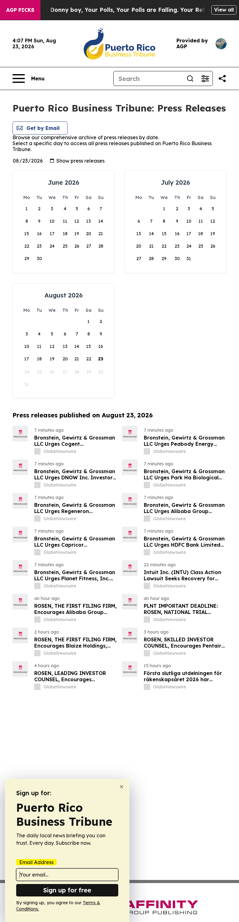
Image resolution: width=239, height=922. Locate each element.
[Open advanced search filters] (205, 78)
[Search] (190, 78)
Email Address (36, 862)
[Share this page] (222, 78)
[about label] (37, 451)
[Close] (121, 787)
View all (224, 10)
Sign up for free (67, 890)
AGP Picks (20, 10)
